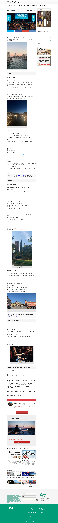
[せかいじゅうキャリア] (44, 65)
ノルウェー (13, 497)
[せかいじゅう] (43, 495)
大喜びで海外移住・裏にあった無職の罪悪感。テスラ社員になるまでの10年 (44, 40)
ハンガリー (16, 497)
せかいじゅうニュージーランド (33, 512)
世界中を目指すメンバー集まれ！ (19, 408)
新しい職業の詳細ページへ (21, 442)
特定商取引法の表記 (42, 509)
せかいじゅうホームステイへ (13, 316)
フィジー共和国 (16, 498)
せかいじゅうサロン (11, 374)
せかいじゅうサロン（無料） (22, 175)
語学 (19, 5)
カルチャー (15, 5)
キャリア (25, 5)
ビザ (21, 5)
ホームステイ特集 (31, 509)
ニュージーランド (9, 497)
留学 (28, 5)
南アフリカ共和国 (16, 501)
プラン (37, 5)
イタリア (10, 5)
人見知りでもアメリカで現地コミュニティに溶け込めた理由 (44, 43)
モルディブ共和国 (18, 500)
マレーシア (12, 500)
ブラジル (14, 499)
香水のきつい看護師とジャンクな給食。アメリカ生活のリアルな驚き (44, 37)
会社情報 (40, 508)
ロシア (8, 501)
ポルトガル (9, 500)
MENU (44, 5)
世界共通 (11, 501)
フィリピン (9, 499)
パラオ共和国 (13, 498)
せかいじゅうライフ (32, 517)
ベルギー (19, 499)
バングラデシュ (9, 498)
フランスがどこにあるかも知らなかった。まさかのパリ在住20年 (44, 34)
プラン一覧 (30, 508)
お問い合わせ (41, 512)
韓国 (20, 501)
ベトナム (17, 499)
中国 (12, 501)
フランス (11, 499)
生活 (30, 5)
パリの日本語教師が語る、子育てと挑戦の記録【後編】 (43, 32)
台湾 (18, 501)
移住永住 (33, 5)
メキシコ (15, 500)
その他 (40, 5)
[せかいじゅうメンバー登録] (44, 26)
